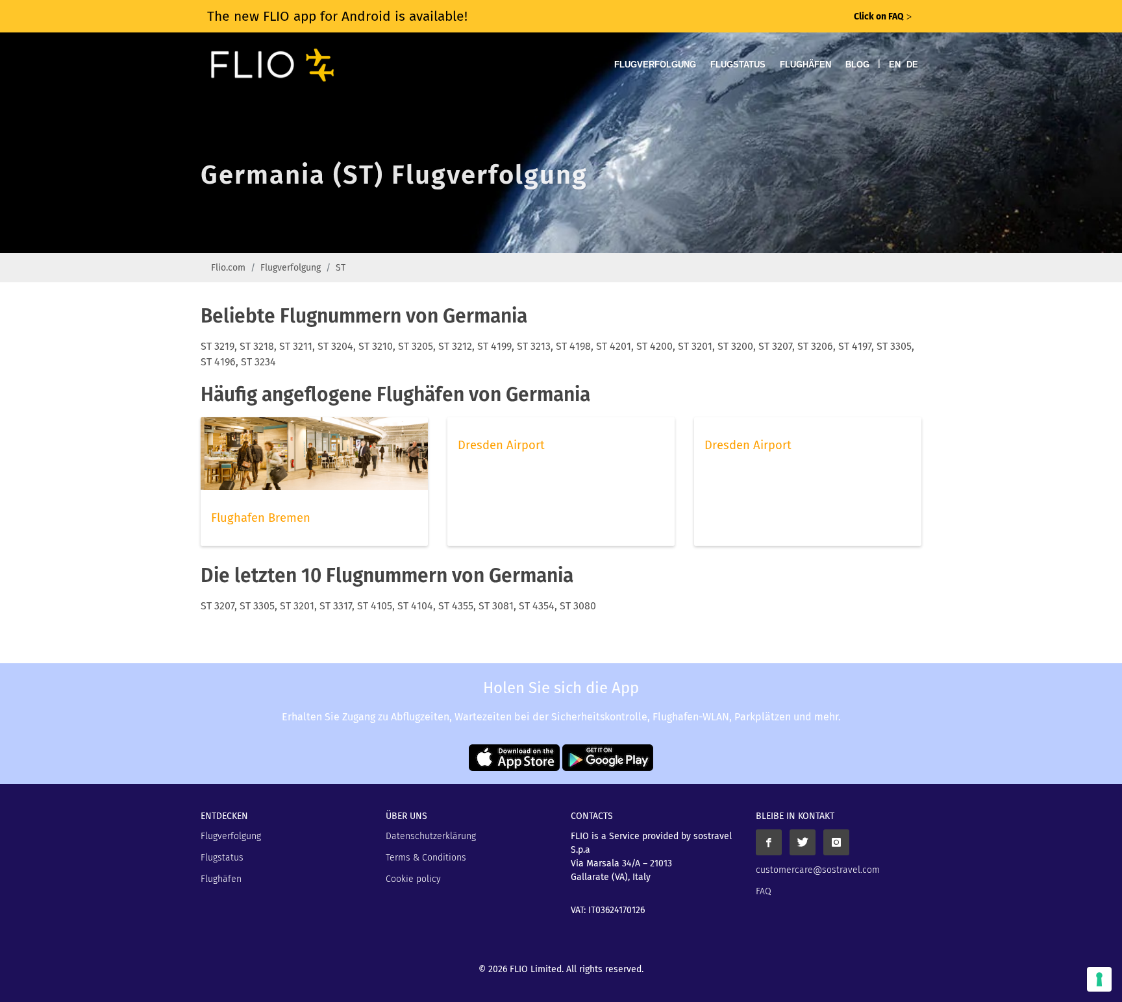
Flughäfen (805, 64)
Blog (857, 64)
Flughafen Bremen (260, 518)
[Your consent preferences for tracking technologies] (1099, 979)
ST (340, 267)
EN (895, 64)
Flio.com (228, 267)
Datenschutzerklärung (431, 836)
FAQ (763, 891)
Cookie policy (413, 879)
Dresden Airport (501, 445)
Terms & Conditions (426, 857)
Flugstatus (738, 64)
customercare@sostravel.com (818, 869)
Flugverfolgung (655, 64)
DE (912, 64)
